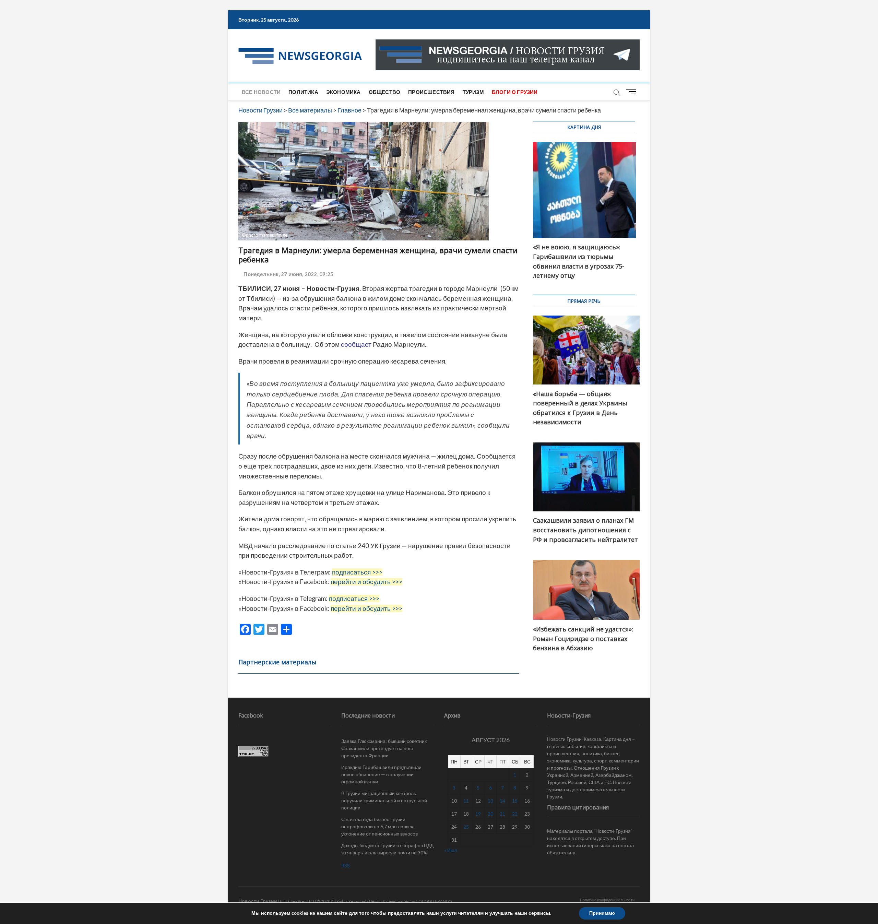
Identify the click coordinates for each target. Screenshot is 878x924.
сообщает (355, 344)
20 (490, 814)
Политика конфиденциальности (607, 900)
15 (515, 801)
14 (502, 801)
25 (466, 827)
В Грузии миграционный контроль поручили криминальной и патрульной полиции (384, 800)
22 (515, 814)
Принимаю (602, 913)
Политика (303, 92)
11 (466, 801)
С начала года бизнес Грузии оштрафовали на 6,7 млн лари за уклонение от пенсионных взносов (379, 826)
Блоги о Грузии (515, 92)
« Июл (450, 850)
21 (502, 814)
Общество (385, 92)
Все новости (261, 92)
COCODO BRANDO (434, 901)
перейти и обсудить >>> (366, 581)
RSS (345, 865)
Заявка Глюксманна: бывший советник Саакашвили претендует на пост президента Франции (384, 748)
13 (490, 801)
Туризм (473, 92)
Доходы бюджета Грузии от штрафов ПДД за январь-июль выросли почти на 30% (387, 848)
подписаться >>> (357, 572)
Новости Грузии (257, 901)
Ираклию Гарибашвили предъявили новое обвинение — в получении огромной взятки (381, 774)
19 (478, 814)
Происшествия (431, 92)
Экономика (343, 92)
